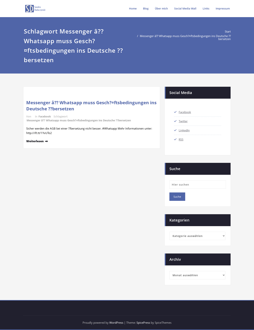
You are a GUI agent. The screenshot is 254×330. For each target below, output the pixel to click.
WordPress (116, 322)
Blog (146, 8)
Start (228, 31)
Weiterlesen (35, 141)
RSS (181, 139)
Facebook (44, 116)
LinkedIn (184, 130)
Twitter (183, 121)
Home (133, 8)
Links (206, 8)
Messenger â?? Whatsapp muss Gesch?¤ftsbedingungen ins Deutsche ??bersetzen (185, 37)
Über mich (161, 8)
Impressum (223, 8)
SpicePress (143, 322)
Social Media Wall (185, 8)
